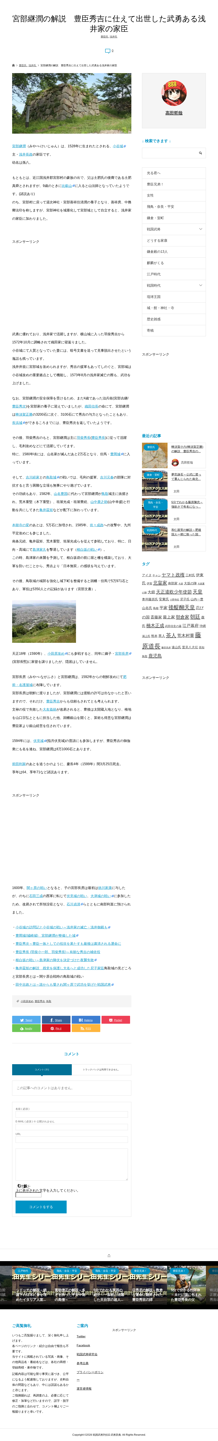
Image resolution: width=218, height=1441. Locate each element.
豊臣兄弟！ (155, 184)
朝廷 (195, 617)
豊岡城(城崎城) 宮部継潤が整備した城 (46, 935)
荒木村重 (185, 635)
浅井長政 (26, 154)
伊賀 (149, 583)
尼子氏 (185, 599)
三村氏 (190, 575)
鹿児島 (155, 655)
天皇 (197, 591)
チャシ (156, 575)
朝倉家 (182, 616)
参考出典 (83, 1363)
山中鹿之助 (99, 502)
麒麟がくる (155, 263)
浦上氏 (146, 636)
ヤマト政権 (173, 574)
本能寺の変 (20, 525)
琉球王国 (154, 297)
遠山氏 (176, 647)
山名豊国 (60, 494)
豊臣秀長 (98, 437)
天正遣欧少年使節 (174, 591)
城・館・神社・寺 (160, 308)
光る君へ (154, 173)
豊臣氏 (104, 36)
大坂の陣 (190, 583)
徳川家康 (105, 888)
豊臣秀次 (19, 406)
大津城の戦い (100, 896)
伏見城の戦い (77, 896)
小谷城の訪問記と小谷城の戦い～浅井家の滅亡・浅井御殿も (62, 927)
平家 (163, 608)
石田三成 (36, 896)
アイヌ (147, 575)
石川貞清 (73, 904)
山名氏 (147, 608)
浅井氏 (113, 36)
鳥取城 (51, 477)
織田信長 (91, 406)
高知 (201, 647)
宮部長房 (122, 653)
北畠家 (160, 582)
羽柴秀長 (83, 437)
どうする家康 (157, 240)
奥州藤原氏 (150, 599)
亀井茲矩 (46, 510)
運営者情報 (84, 1388)
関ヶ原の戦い (37, 888)
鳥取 (105, 494)
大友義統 (49, 709)
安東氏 (164, 599)
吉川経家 (32, 477)
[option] (31, 1285)
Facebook (83, 1345)
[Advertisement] (71, 276)
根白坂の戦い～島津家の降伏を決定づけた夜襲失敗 (55, 960)
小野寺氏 (174, 599)
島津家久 (39, 549)
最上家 (169, 617)
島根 (156, 608)
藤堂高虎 (166, 647)
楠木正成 (155, 625)
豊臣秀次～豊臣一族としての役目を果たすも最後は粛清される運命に (68, 943)
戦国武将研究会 (87, 1354)
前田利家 (19, 764)
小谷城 (118, 146)
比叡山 (67, 186)
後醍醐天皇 (181, 607)
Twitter (81, 1336)
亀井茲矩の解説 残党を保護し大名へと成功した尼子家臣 (60, 968)
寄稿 (150, 330)
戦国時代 (154, 285)
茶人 (171, 635)
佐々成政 (96, 525)
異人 (161, 636)
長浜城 (17, 423)
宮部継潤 (19, 146)
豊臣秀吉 (53, 701)
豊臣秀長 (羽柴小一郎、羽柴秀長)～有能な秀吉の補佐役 (58, 952)
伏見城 (38, 741)
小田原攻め (56, 653)
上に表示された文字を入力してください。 (48, 1190)
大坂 (180, 583)
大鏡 (151, 592)
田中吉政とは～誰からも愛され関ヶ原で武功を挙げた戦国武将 (63, 984)
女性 (150, 195)
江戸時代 (154, 274)
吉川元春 (107, 477)
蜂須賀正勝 (24, 414)
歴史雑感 (154, 319)
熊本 (154, 636)
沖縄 (202, 626)
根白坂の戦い (87, 549)
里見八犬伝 (190, 647)
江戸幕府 (190, 625)
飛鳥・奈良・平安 (160, 206)
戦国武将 (154, 229)
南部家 (173, 583)
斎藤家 (156, 617)
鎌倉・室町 (155, 218)
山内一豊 (197, 599)
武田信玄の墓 (173, 626)
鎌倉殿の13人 (157, 251)
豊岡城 (115, 454)
